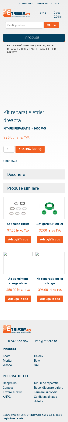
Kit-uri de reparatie (46, 383)
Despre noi (42, 3)
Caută (51, 25)
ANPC (7, 397)
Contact (56, 3)
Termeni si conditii (46, 392)
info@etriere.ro (46, 341)
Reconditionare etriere (48, 387)
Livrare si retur (12, 392)
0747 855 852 (18, 341)
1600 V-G (25, 49)
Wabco (41, 45)
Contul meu (26, 3)
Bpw (37, 360)
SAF (36, 365)
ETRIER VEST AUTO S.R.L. (41, 415)
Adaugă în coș (30, 149)
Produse (32, 38)
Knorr (6, 356)
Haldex (38, 356)
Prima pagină (14, 45)
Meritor (7, 360)
